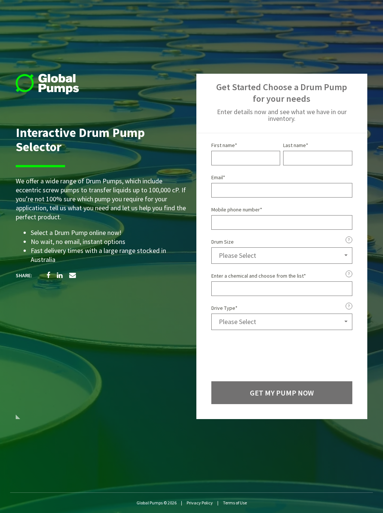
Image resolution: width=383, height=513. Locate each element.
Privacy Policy (200, 503)
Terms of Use (235, 503)
